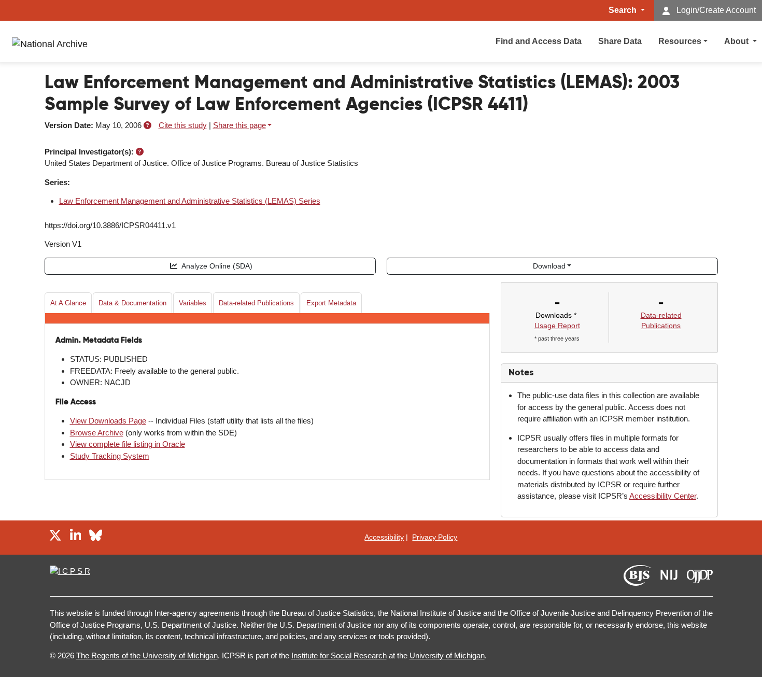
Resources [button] (679, 41)
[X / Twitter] (55, 537)
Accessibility (384, 537)
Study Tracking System (109, 456)
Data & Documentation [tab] (132, 303)
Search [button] (624, 10)
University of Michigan (447, 655)
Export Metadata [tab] (331, 303)
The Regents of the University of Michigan (147, 655)
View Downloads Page (108, 420)
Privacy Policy (434, 537)
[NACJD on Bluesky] (95, 537)
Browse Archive (96, 432)
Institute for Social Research (339, 655)
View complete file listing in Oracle (127, 444)
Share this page (239, 125)
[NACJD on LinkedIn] (75, 537)
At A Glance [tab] (68, 303)
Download (549, 266)
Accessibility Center (662, 495)
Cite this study (183, 125)
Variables (192, 303)
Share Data (620, 41)
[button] (147, 125)
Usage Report (557, 325)
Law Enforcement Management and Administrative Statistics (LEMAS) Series (189, 200)
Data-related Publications (256, 303)
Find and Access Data (539, 41)
